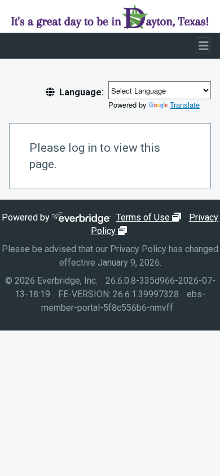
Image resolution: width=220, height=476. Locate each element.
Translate (185, 104)
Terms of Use (150, 217)
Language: (81, 92)
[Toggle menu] (204, 46)
